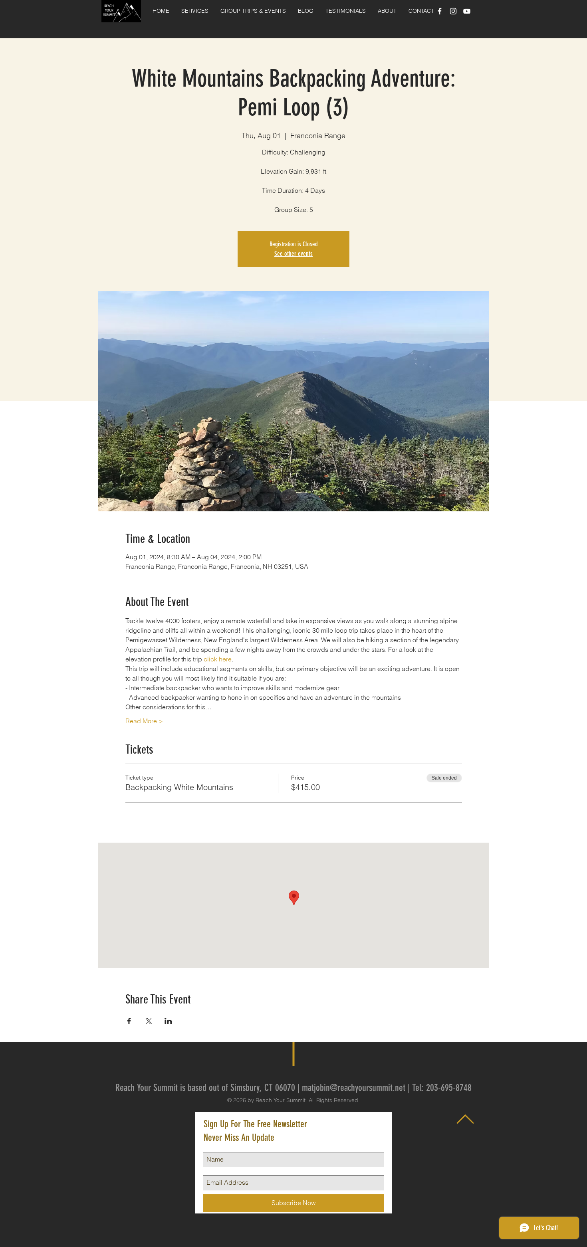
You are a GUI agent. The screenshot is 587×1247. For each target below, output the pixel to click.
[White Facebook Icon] (439, 11)
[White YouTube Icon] (466, 11)
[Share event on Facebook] (129, 1021)
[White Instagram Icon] (453, 11)
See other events (293, 253)
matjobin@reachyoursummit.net (353, 1087)
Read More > (144, 721)
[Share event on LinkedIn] (168, 1021)
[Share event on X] (149, 1021)
